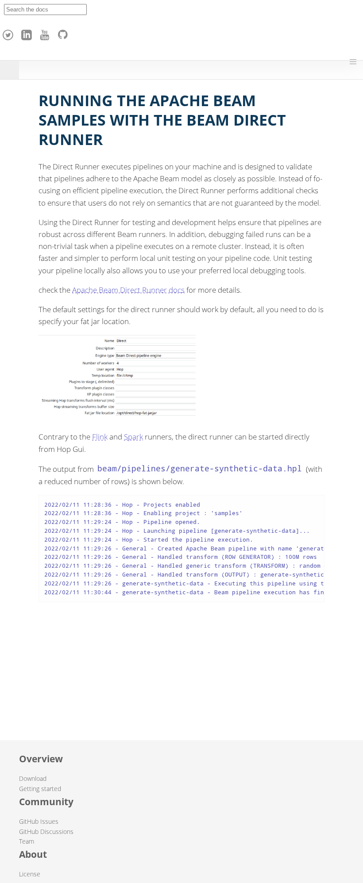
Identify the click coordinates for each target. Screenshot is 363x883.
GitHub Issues (38, 821)
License (29, 874)
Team (26, 841)
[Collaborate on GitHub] (64, 32)
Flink (100, 437)
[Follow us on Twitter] (9, 32)
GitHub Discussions (46, 831)
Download (32, 778)
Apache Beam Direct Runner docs (128, 290)
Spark (133, 437)
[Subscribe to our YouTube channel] (46, 32)
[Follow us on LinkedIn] (28, 32)
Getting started (40, 788)
